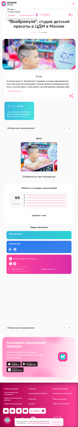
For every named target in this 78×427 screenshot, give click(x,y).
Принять (56, 422)
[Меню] (73, 3)
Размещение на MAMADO (62, 393)
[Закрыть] (34, 9)
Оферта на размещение (13, 404)
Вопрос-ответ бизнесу (61, 404)
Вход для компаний (60, 389)
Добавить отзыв (39, 215)
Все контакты (17, 269)
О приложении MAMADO (37, 393)
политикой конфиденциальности (38, 423)
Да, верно (11, 15)
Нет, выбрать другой (26, 15)
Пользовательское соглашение (11, 394)
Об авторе (32, 399)
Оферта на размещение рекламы (13, 399)
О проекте (32, 389)
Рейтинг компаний (59, 399)
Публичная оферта (11, 389)
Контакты (31, 404)
